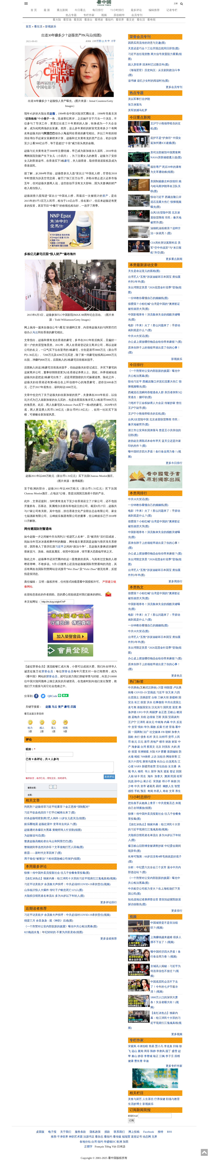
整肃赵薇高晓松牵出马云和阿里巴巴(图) (48, 841)
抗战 (131, 781)
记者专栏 (171, 10)
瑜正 (156, 1056)
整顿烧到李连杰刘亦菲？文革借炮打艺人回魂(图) (54, 847)
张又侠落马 (135, 104)
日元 (140, 741)
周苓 (147, 1051)
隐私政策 (95, 1131)
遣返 (166, 771)
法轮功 (161, 756)
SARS (137, 766)
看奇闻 (151, 19)
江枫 (162, 1056)
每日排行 (97, 10)
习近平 (59, 546)
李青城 (148, 1056)
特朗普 (168, 687)
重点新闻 (62, 10)
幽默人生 (168, 786)
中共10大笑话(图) (138, 336)
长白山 (161, 761)
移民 (140, 771)
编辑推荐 (154, 10)
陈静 (153, 1051)
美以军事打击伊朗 (139, 98)
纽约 (100, 1141)
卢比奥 (177, 687)
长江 (137, 702)
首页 (28, 26)
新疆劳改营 (149, 766)
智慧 (177, 786)
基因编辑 (172, 751)
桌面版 (40, 1131)
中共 (146, 712)
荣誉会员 (47, 671)
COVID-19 (140, 692)
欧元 (134, 741)
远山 (134, 1051)
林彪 (173, 781)
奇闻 (150, 791)
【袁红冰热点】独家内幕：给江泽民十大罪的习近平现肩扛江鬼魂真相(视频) (70, 878)
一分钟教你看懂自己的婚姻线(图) (148, 298)
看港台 (88, 19)
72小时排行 (117, 10)
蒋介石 (147, 781)
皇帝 (143, 786)
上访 (153, 756)
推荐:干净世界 (59, 1136)
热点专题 (71, 15)
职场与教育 (173, 1099)
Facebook (148, 1131)
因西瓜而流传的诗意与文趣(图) (147, 42)
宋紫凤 (132, 1046)
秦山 (134, 1056)
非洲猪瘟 (143, 751)
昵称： (30, 749)
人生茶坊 (148, 1099)
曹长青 (138, 1060)
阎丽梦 (154, 712)
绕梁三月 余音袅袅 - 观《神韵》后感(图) (48, 920)
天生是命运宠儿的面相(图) (144, 271)
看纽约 (109, 19)
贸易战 (151, 692)
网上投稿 (134, 1131)
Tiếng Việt (110, 1146)
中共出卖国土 (173, 702)
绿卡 (137, 776)
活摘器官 (145, 697)
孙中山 (138, 781)
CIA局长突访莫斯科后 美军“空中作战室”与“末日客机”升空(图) (166, 247)
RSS (169, 1131)
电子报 (52, 1131)
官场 (172, 726)
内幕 (166, 722)
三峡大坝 (163, 697)
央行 (137, 736)
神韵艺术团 (76, 1136)
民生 (144, 776)
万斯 (158, 717)
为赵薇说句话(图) (34, 835)
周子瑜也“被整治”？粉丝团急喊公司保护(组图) (52, 858)
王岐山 (171, 712)
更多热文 (176, 675)
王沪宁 (132, 722)
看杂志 (99, 1136)
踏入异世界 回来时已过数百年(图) (148, 64)
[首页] (104, 5)
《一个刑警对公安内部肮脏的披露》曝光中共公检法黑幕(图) (60, 926)
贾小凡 (159, 1046)
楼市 (162, 741)
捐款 (107, 1131)
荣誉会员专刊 (140, 37)
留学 (154, 771)
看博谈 (99, 19)
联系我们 (119, 1131)
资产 (105, 195)
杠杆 (149, 736)
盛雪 (174, 1051)
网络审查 (171, 756)
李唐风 (161, 1051)
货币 (171, 736)
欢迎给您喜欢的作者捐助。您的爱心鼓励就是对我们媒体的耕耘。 (64, 594)
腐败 (153, 726)
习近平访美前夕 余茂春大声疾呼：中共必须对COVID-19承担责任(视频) (67, 884)
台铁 (154, 697)
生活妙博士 (135, 1103)
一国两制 (137, 732)
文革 (172, 791)
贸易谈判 (174, 717)
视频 (104, 15)
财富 (174, 741)
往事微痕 (158, 702)
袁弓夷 (132, 707)
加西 (125, 1141)
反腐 (159, 726)
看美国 (78, 19)
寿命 (165, 791)
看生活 (141, 19)
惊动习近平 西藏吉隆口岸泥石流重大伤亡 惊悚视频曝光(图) (165, 201)
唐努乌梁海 (149, 761)
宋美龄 (157, 781)
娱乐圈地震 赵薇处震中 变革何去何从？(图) (50, 824)
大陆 (152, 751)
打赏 (99, 41)
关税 (143, 717)
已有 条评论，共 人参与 (42, 759)
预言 (144, 791)
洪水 (149, 702)
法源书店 (88, 1136)
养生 (178, 791)
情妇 (140, 726)
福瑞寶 (126, 1136)
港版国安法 (144, 707)
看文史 (130, 19)
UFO (140, 712)
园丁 (168, 1051)
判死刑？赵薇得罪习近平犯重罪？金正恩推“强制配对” (57, 806)
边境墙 (151, 717)
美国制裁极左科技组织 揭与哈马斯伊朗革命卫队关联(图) (165, 186)
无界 (154, 1136)
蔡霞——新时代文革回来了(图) (43, 852)
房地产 (154, 741)
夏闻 (140, 1051)
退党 (175, 707)
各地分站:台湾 (88, 1141)
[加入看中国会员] (70, 641)
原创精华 (119, 15)
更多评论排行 (108, 902)
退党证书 (136, 1136)
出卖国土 (133, 697)
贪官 (134, 726)
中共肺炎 (133, 687)
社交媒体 (155, 732)
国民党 (167, 707)
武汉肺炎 (150, 687)
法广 (146, 732)
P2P (158, 751)
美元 (156, 736)
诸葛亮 (151, 786)
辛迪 (146, 1060)
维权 (137, 756)
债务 (143, 736)
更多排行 (176, 910)
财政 (168, 741)
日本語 (121, 1146)
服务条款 (80, 1131)
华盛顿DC (110, 1141)
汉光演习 (157, 707)
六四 (177, 692)
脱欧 (131, 736)
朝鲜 (168, 732)
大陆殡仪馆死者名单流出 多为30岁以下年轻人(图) (54, 895)
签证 (172, 771)
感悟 (131, 791)
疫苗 (143, 702)
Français (99, 1146)
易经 (159, 786)
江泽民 (141, 722)
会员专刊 (136, 15)
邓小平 (166, 781)
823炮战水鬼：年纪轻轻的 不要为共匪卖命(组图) (53, 932)
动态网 (147, 1136)
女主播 (172, 766)
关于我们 (65, 1131)
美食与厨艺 (135, 1099)
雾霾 (163, 751)
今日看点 (80, 10)
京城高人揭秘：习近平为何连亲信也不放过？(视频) (165, 971)
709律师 (145, 756)
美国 (164, 717)
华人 (134, 771)
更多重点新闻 (174, 258)
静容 (140, 1056)
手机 (137, 791)
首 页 (34, 10)
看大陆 (57, 19)
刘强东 (166, 746)
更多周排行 (175, 581)
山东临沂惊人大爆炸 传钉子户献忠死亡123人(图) (53, 890)
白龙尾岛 (171, 761)
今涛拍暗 (142, 1046)
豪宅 (67, 160)
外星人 (158, 791)
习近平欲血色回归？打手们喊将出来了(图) (49, 812)
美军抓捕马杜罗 (137, 110)
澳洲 (167, 776)
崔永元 (150, 722)
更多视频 (176, 1034)
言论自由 (161, 766)
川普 (161, 687)
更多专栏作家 (174, 1065)
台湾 (143, 746)
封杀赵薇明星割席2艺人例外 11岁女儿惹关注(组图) (55, 818)
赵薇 (52, 113)
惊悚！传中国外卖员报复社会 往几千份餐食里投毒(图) (57, 872)
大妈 (173, 746)
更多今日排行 (174, 462)
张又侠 (169, 692)
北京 (158, 746)
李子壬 (170, 1056)
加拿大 (176, 732)
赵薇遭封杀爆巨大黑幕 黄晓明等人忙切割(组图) (53, 829)
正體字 (88, 1146)
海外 (151, 776)
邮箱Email (133, 1116)
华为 (147, 726)
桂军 (179, 776)
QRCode (52, 696)
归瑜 (175, 1046)
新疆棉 (173, 697)
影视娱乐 (50, 26)
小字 (113, 41)
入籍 (131, 776)
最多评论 (136, 10)
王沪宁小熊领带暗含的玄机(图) (147, 413)
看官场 (67, 19)
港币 (147, 741)
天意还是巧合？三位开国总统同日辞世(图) (153, 48)
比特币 (163, 736)
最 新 (47, 10)
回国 (179, 771)
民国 (173, 776)
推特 (160, 1131)
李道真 (168, 1046)
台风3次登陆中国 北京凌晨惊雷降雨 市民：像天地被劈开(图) (165, 217)
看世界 (120, 19)
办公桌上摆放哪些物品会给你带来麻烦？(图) (155, 341)
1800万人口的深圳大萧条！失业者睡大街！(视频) (164, 1002)
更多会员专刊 (174, 87)
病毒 (131, 692)
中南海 (159, 722)
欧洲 (119, 1141)
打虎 (165, 726)
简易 (151, 1046)
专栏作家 (88, 15)
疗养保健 (159, 1099)
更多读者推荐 (108, 938)
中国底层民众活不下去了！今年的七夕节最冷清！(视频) (164, 986)
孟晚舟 (136, 717)
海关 (160, 771)
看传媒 (117, 1136)
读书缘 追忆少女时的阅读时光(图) (148, 80)
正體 (176, 3)
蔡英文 (151, 746)
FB (163, 732)
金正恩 (163, 712)
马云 (35, 332)
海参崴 (136, 746)
